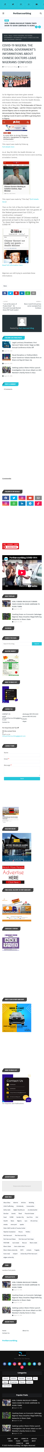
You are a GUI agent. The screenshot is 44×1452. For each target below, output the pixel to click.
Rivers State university (10, 1250)
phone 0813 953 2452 (29, 716)
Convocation (30, 1206)
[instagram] (21, 4)
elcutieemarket (32, 1210)
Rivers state (33, 1243)
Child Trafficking (8, 1206)
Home (6, 35)
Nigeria (19, 1221)
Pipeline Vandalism (9, 1232)
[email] (38, 498)
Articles (23, 1202)
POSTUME (6, 1243)
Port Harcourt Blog (10, 67)
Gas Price (30, 1217)
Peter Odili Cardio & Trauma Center (14, 1228)
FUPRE (11, 1217)
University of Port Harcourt (29, 1254)
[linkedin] (22, 503)
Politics (28, 1232)
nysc (26, 1221)
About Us (26, 1330)
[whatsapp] (29, 4)
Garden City (20, 1217)
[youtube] (37, 4)
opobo (22, 1224)
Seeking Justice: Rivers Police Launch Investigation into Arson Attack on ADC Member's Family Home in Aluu (27, 370)
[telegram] (30, 503)
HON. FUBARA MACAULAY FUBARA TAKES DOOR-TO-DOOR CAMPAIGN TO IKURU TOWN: (21, 24)
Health (5, 1221)
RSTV (21, 1250)
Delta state (6, 1210)
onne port (14, 1224)
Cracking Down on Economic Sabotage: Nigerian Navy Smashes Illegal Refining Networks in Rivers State (27, 616)
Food (5, 1217)
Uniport (15, 1254)
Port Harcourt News (9, 1239)
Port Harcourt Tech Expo (26, 1239)
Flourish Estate (29, 1213)
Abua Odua (6, 1202)
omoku (5, 1224)
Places (21, 1232)
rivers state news (19, 1246)
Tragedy (36, 1250)
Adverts (15, 1202)
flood (20, 1213)
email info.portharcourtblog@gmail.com (11, 718)
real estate (15, 1243)
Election (5, 1213)
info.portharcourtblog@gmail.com (13, 736)
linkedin (24, 719)
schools (29, 1250)
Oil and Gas (34, 1221)
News (10, 35)
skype (24, 721)
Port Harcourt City (20, 1235)
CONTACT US (6, 714)
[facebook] (5, 4)
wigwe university (8, 1257)
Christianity (19, 1206)
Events (14, 1213)
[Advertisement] (22, 459)
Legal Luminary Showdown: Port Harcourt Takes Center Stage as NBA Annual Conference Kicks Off (25, 345)
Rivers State (7, 1246)
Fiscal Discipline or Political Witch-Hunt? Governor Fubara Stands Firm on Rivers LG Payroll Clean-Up (27, 357)
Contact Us (5, 722)
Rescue (24, 1243)
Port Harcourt (7, 1235)
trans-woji (6, 1254)
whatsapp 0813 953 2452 (30, 714)
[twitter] (13, 4)
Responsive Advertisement (22, 1186)
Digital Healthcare (19, 1210)
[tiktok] (38, 503)
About (16, 1438)
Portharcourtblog (22, 13)
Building (31, 1202)
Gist (37, 1217)
